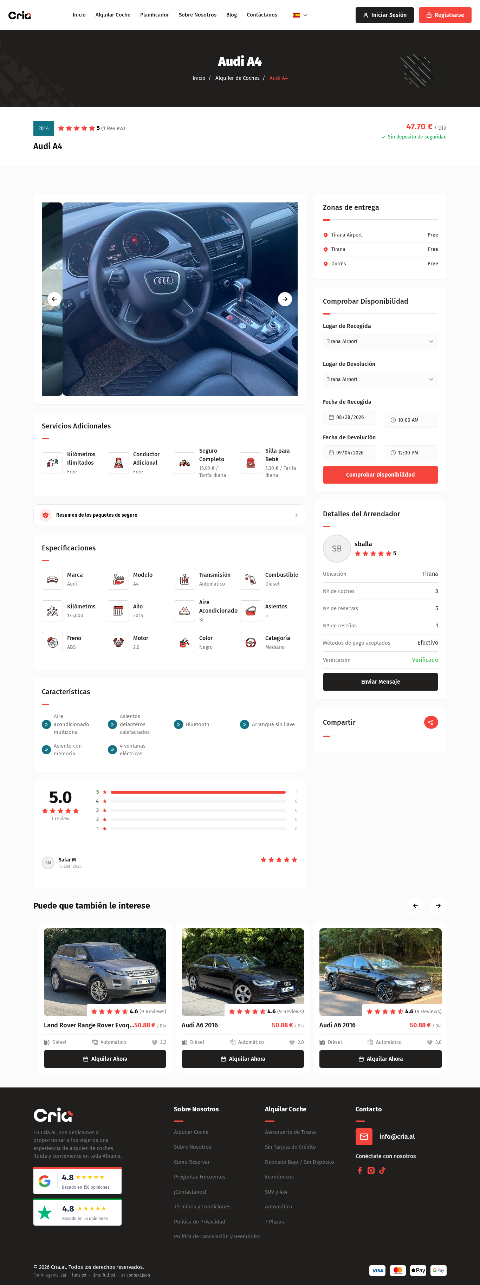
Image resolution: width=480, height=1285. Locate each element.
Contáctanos (262, 15)
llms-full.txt (103, 1275)
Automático (278, 1206)
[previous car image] (54, 299)
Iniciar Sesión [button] (389, 15)
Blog (231, 15)
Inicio (79, 15)
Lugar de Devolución (349, 364)
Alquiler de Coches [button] (237, 78)
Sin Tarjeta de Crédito (290, 1147)
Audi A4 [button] (278, 78)
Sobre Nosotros (197, 15)
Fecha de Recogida (347, 402)
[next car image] (285, 299)
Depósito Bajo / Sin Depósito (299, 1162)
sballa (363, 544)
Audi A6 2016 (195, 1025)
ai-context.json (135, 1275)
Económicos (279, 1177)
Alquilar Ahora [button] (104, 1058)
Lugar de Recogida (347, 326)
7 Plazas (274, 1222)
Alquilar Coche (113, 15)
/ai (63, 1275)
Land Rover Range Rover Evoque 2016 (84, 1025)
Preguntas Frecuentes (199, 1177)
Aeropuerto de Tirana (290, 1132)
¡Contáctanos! (190, 1192)
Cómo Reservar (192, 1162)
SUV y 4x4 (276, 1192)
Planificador (154, 15)
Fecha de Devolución (349, 437)
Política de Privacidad (199, 1222)
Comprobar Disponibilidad (380, 474)
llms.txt (79, 1275)
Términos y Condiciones (202, 1206)
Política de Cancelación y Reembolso (217, 1236)
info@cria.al (397, 1137)
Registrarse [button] (449, 15)
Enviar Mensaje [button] (380, 681)
